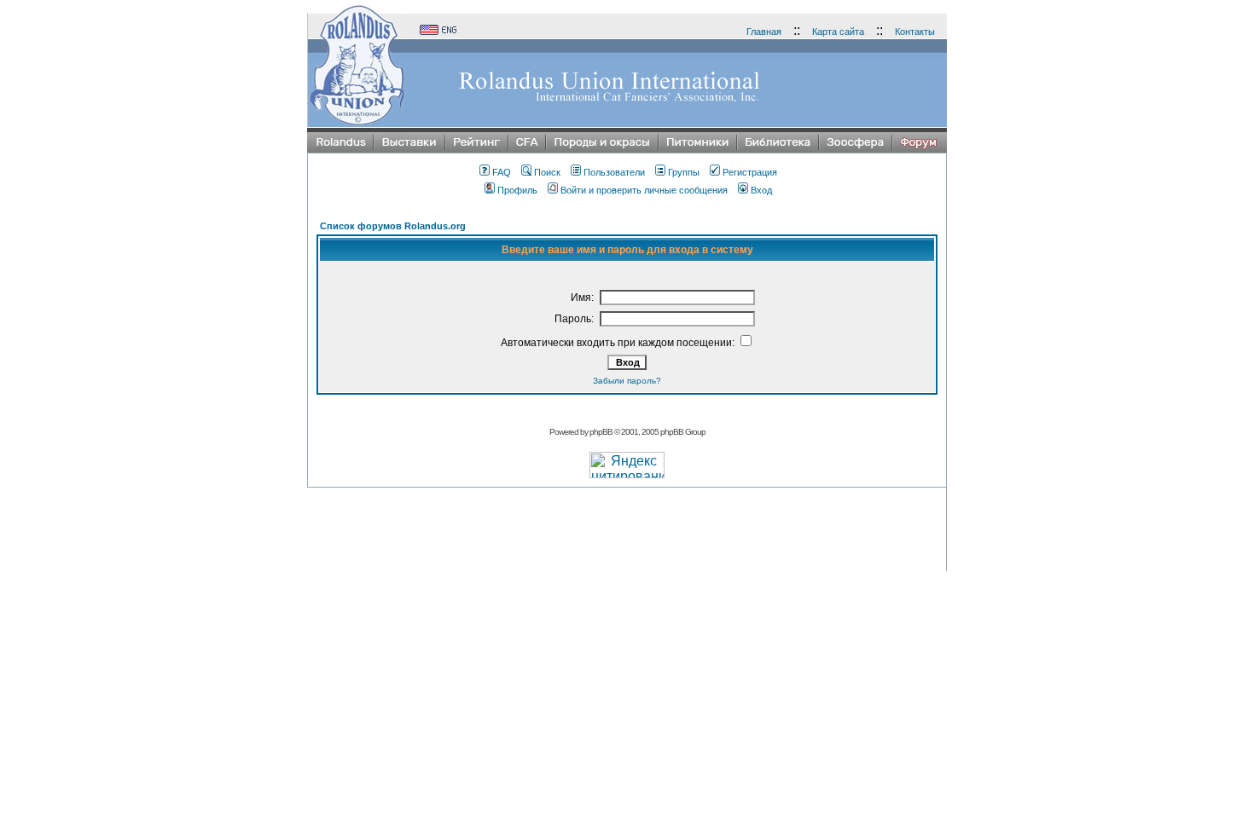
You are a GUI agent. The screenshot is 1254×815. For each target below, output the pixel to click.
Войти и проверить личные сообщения (644, 190)
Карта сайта (838, 31)
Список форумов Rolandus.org (393, 226)
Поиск (547, 172)
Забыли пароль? (627, 380)
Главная (763, 31)
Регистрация (750, 172)
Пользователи (614, 172)
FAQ (501, 172)
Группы (684, 172)
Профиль (517, 190)
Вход (761, 190)
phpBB (600, 431)
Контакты (915, 31)
